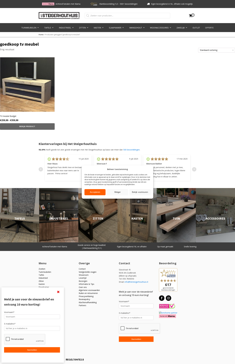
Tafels (47, 27)
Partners (82, 305)
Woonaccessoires (159, 27)
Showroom (84, 275)
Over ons (83, 287)
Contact (82, 269)
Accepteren (95, 192)
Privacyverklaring (86, 296)
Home (41, 34)
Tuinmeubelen (28, 27)
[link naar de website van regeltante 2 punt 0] (73, 360)
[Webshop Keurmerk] (167, 306)
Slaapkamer (115, 27)
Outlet (196, 27)
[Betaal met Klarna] (167, 316)
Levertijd (82, 278)
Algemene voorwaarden (89, 290)
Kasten (97, 27)
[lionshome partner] (168, 312)
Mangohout (135, 27)
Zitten (82, 27)
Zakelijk (181, 27)
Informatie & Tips (86, 284)
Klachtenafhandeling (88, 302)
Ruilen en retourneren (88, 293)
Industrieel (65, 27)
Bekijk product (27, 126)
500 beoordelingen (131, 149)
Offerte (209, 27)
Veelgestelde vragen (87, 272)
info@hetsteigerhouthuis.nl (136, 282)
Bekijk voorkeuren (140, 192)
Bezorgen (83, 281)
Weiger (117, 192)
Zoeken (42, 269)
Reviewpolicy (84, 299)
